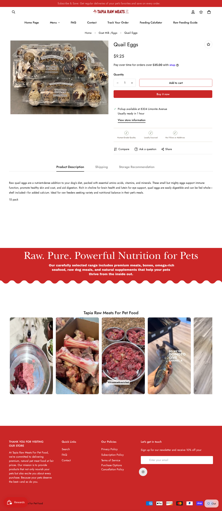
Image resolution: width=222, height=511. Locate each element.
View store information (132, 120)
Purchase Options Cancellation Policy (112, 467)
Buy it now (163, 94)
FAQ (73, 23)
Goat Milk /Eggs (108, 33)
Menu (53, 23)
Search (66, 449)
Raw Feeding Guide (185, 23)
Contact (91, 23)
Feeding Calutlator (151, 23)
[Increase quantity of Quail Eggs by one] (132, 83)
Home (88, 33)
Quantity (119, 75)
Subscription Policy (112, 455)
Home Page (31, 23)
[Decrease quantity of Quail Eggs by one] (117, 83)
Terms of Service (110, 460)
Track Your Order (118, 23)
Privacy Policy (109, 449)
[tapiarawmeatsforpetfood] (111, 12)
